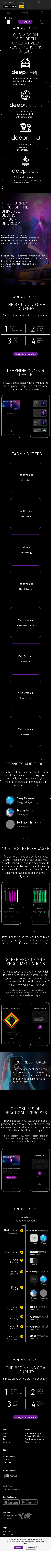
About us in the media (32, 1442)
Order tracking (8, 1459)
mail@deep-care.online (11, 1489)
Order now (25, 21)
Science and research (33, 1433)
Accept (18, 1548)
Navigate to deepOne (25, 354)
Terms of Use (8, 1534)
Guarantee (7, 1462)
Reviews (6, 1454)
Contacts (6, 1442)
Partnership (7, 1519)
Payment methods (9, 1457)
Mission (6, 1433)
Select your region (10, 1516)
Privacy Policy (8, 1531)
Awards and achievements (34, 1439)
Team (5, 1439)
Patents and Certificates (34, 1436)
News (5, 1436)
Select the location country (13, 2)
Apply (21, 6)
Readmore (31, 1548)
